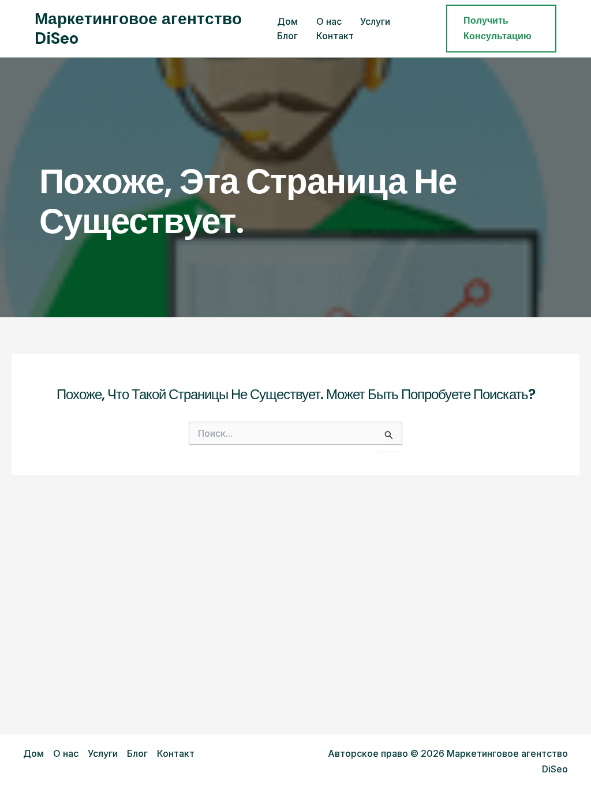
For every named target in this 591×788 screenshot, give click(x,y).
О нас (329, 21)
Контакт (335, 36)
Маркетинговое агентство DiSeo (138, 28)
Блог (287, 36)
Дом (287, 21)
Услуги (375, 21)
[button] (501, 28)
